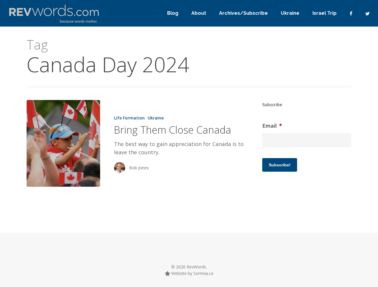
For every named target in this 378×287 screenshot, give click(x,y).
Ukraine (156, 118)
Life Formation (129, 118)
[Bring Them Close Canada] (63, 143)
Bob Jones (139, 167)
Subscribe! (280, 165)
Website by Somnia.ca (191, 273)
